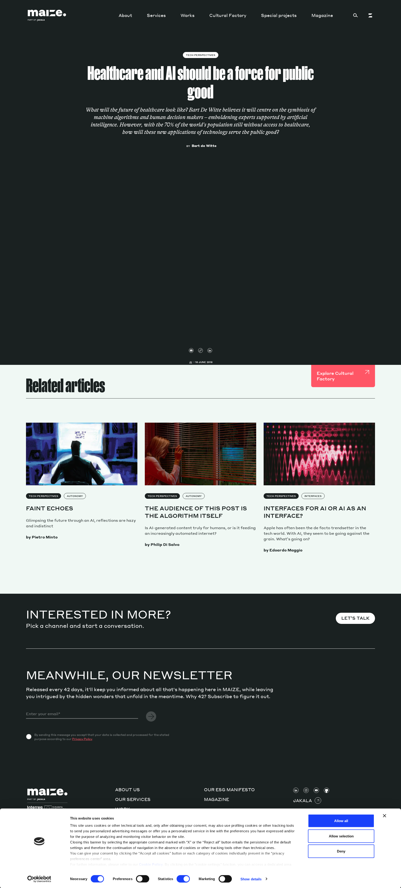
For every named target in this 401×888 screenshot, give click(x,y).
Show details (251, 879)
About (125, 15)
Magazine (322, 15)
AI (190, 362)
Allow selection (341, 836)
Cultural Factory (227, 15)
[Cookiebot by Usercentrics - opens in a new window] (39, 878)
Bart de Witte (204, 145)
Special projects (279, 15)
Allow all (341, 821)
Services (156, 15)
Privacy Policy (82, 739)
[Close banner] (384, 815)
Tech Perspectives (200, 55)
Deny (341, 851)
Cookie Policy (151, 864)
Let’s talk (355, 618)
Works (187, 15)
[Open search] (355, 15)
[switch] (142, 878)
